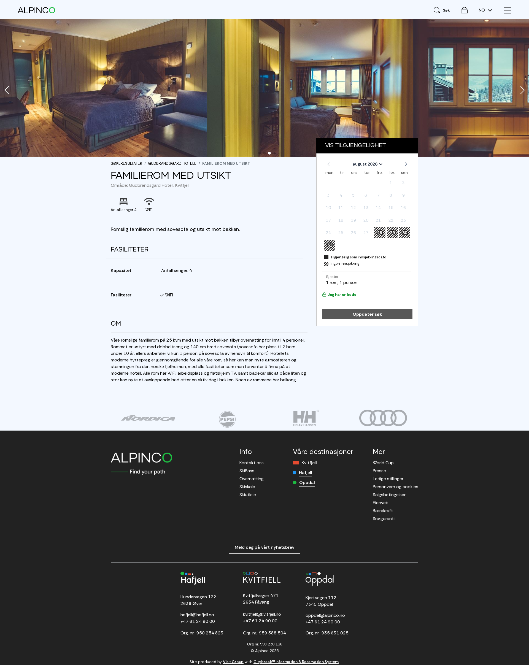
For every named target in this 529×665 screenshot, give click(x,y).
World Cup (383, 463)
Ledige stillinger (388, 479)
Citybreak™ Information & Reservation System (296, 661)
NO (482, 10)
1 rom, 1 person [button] (341, 282)
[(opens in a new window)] (148, 418)
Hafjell (305, 472)
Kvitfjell (309, 463)
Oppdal (307, 482)
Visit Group (233, 661)
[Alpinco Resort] (36, 10)
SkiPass (246, 471)
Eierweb (380, 502)
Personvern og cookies (395, 487)
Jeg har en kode (342, 294)
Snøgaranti (384, 518)
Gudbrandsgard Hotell (172, 163)
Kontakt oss (251, 463)
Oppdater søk (367, 314)
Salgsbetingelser (389, 495)
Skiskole (247, 487)
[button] (6, 90)
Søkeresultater (126, 163)
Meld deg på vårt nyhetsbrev (264, 547)
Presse (379, 471)
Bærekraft (383, 510)
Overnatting (251, 479)
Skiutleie (247, 495)
